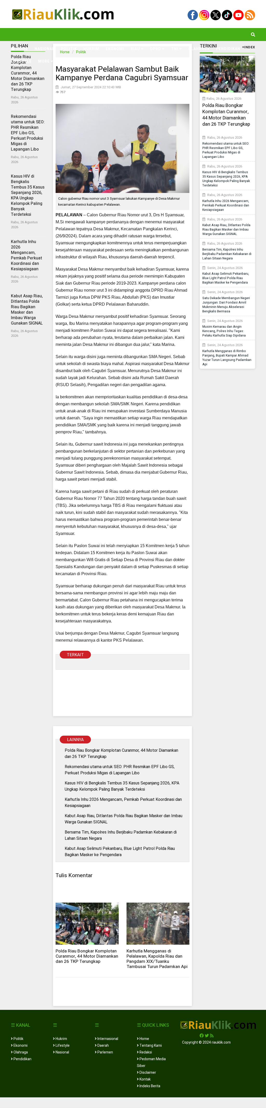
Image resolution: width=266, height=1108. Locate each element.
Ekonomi (115, 49)
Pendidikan (228, 49)
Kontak (145, 1079)
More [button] (44, 61)
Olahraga (199, 49)
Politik (69, 49)
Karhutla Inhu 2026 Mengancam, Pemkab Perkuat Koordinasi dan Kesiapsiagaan (26, 255)
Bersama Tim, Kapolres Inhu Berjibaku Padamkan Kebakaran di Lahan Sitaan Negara (121, 835)
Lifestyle (21, 61)
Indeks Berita (149, 1086)
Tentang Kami (150, 1045)
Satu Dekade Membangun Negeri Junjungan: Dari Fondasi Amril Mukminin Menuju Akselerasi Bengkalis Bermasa (226, 305)
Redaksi (145, 1052)
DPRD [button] (156, 49)
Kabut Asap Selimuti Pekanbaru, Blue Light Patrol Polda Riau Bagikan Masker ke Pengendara (120, 851)
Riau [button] (136, 49)
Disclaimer (147, 1072)
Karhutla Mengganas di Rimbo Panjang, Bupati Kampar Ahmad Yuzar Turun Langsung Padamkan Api (226, 358)
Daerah (103, 1045)
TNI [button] (175, 49)
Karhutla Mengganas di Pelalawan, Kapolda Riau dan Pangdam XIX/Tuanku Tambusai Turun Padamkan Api (157, 959)
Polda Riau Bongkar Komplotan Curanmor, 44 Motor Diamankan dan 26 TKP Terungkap (27, 73)
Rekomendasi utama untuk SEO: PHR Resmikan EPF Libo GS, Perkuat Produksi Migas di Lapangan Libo (28, 132)
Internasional (107, 1039)
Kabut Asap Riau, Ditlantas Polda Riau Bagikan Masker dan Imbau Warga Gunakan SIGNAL (27, 309)
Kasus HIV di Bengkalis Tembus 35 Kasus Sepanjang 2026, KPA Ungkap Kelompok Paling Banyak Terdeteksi (27, 195)
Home (21, 49)
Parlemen (105, 1052)
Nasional (45, 49)
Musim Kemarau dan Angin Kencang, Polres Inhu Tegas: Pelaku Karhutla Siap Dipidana (224, 331)
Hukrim (91, 49)
